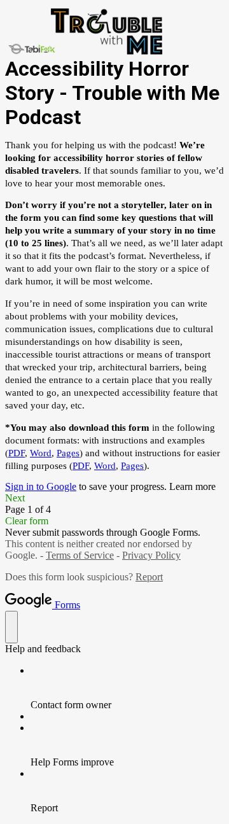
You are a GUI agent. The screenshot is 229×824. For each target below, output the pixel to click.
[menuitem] (127, 688)
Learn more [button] (192, 486)
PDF (16, 453)
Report (149, 576)
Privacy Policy (151, 555)
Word (41, 453)
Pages (68, 453)
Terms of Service (80, 555)
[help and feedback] (11, 627)
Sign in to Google (40, 486)
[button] (114, 498)
